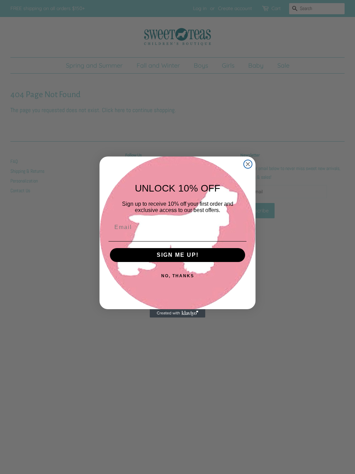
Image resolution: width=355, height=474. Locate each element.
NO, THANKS (177, 275)
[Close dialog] (248, 164)
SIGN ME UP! (178, 255)
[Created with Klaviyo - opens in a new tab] (177, 313)
